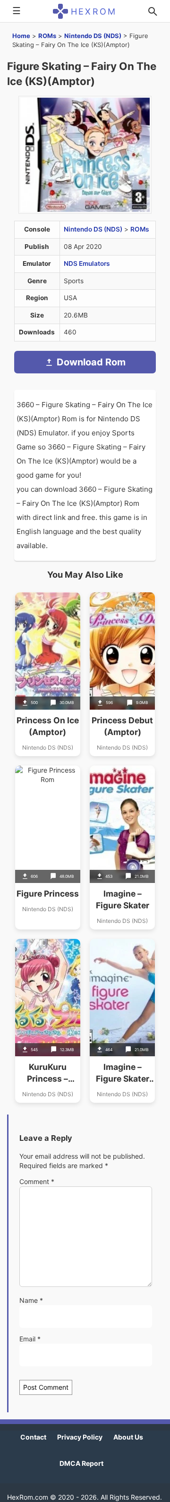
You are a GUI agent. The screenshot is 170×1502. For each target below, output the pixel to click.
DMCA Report (81, 1463)
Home (21, 35)
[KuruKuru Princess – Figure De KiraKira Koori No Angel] (47, 1021)
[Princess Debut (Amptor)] (122, 674)
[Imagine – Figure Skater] (122, 847)
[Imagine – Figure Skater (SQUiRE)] (122, 1021)
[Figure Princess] (47, 847)
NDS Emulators (87, 263)
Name (31, 1300)
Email (30, 1339)
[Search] (152, 11)
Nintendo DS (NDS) (92, 35)
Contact (33, 1437)
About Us (128, 1437)
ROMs (47, 35)
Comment (36, 1181)
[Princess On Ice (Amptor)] (47, 674)
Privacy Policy (79, 1437)
